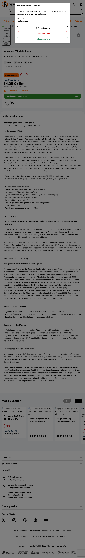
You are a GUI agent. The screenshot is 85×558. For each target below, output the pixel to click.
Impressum (22, 18)
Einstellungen (44, 28)
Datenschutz (23, 21)
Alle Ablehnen (44, 33)
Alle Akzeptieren (44, 39)
